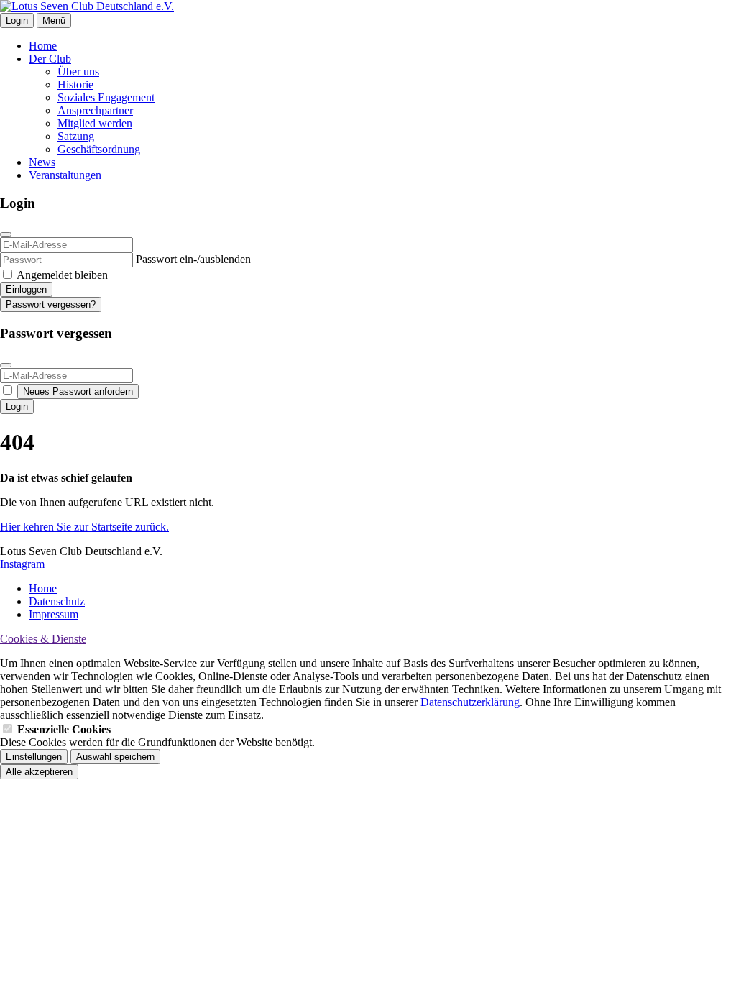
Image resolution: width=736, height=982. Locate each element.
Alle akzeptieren (39, 771)
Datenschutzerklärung (470, 702)
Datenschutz (57, 601)
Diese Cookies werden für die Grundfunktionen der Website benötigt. (157, 735)
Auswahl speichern (115, 756)
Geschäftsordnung (99, 149)
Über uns (78, 71)
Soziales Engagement (106, 97)
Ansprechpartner (95, 110)
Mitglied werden (95, 123)
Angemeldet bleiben (62, 275)
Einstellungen (34, 756)
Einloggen (26, 289)
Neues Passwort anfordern (78, 391)
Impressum (53, 614)
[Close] (6, 234)
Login (17, 20)
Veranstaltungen (65, 175)
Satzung (76, 136)
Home (43, 46)
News (42, 162)
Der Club (50, 58)
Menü (53, 20)
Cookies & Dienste (43, 639)
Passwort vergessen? (51, 304)
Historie (75, 84)
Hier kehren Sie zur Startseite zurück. (84, 526)
